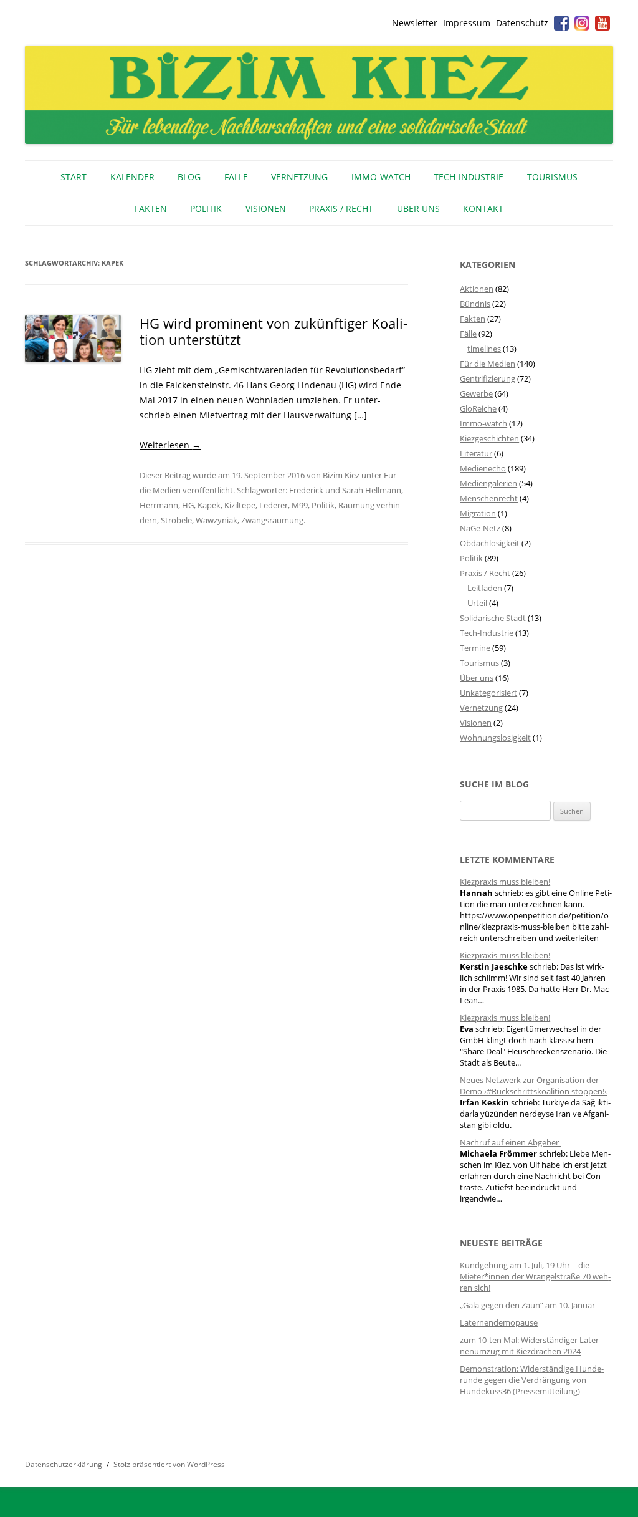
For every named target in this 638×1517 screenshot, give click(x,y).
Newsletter (414, 23)
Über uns (418, 208)
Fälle (236, 177)
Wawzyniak (216, 520)
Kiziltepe (239, 505)
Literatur (476, 453)
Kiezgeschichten (489, 438)
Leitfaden (484, 588)
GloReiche (478, 408)
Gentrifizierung (487, 378)
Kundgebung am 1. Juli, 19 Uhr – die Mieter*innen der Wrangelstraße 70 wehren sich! (535, 1276)
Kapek (209, 505)
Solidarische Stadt (493, 618)
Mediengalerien (488, 483)
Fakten (151, 208)
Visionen (265, 208)
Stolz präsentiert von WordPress (169, 1464)
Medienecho (483, 468)
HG (188, 505)
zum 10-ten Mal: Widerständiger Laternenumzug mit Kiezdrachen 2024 (530, 1345)
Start (73, 177)
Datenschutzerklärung (63, 1464)
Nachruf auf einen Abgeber (510, 1142)
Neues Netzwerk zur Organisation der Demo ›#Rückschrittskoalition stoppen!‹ (533, 1085)
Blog (189, 177)
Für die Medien (487, 363)
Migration (478, 513)
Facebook (561, 23)
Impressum (466, 23)
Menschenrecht (489, 498)
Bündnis (475, 303)
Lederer (273, 505)
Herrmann (159, 505)
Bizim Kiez (341, 475)
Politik (206, 208)
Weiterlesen (170, 445)
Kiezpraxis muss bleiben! (505, 881)
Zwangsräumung (272, 520)
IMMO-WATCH (381, 177)
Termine (475, 647)
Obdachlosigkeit (490, 543)
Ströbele (176, 520)
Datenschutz (522, 23)
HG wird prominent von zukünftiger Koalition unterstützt (273, 331)
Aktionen (476, 288)
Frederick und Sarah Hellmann (345, 490)
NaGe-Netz (480, 528)
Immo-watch (483, 423)
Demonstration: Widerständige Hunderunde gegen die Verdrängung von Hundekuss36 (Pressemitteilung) (532, 1380)
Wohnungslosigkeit (495, 737)
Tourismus (552, 177)
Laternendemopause (499, 1322)
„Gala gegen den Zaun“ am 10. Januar (527, 1305)
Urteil (477, 603)
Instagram (581, 23)
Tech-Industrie (468, 177)
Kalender (132, 177)
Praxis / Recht (341, 208)
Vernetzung (299, 177)
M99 (300, 505)
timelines (484, 348)
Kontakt (483, 208)
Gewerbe (476, 393)
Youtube (602, 23)
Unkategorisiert (488, 692)
